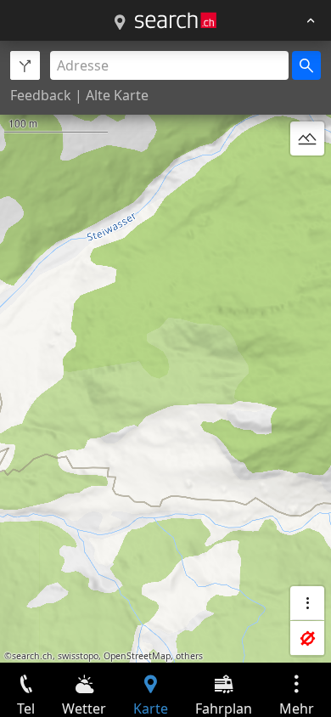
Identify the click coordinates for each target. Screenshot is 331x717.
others (189, 656)
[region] (165, 352)
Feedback (40, 95)
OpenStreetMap (137, 656)
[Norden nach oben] (307, 179)
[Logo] (175, 20)
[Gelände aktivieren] (307, 138)
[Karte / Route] (120, 22)
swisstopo (78, 656)
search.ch (32, 656)
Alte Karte (117, 95)
